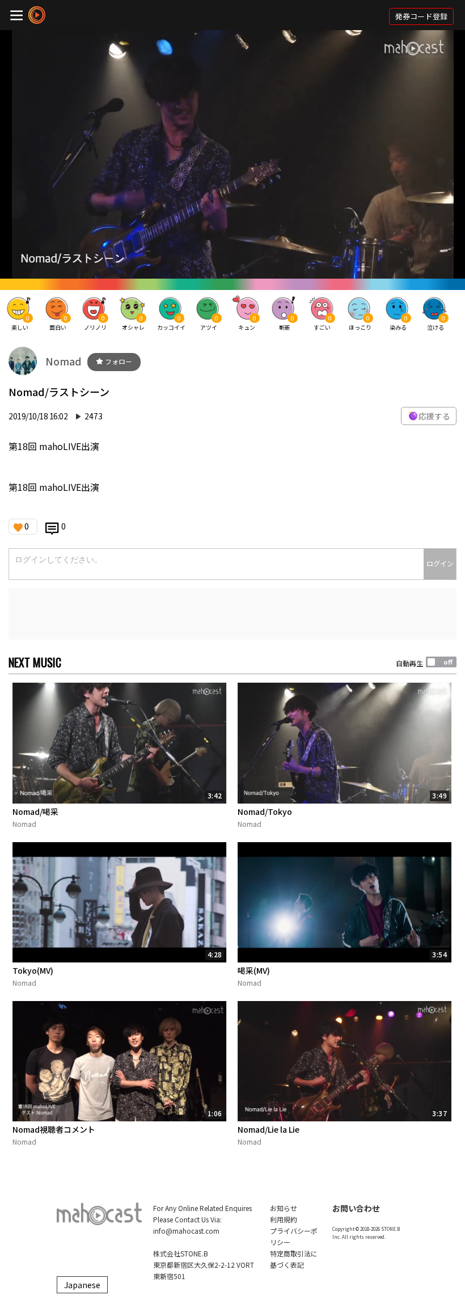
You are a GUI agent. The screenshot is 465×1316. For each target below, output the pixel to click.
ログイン (440, 563)
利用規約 (283, 1219)
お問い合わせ (356, 1208)
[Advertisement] (232, 614)
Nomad (63, 361)
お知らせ (283, 1208)
